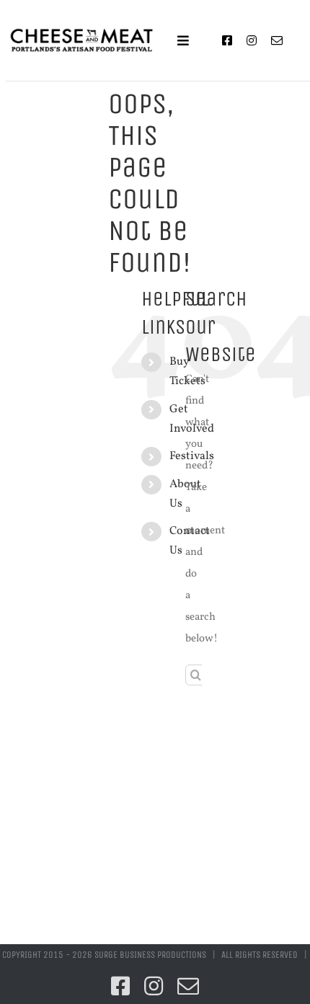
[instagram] (252, 40)
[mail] (277, 40)
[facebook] (227, 40)
